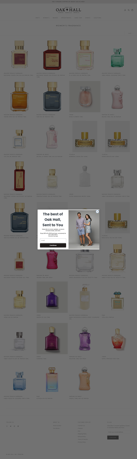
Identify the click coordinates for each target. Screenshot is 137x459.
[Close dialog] (97, 211)
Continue (53, 245)
